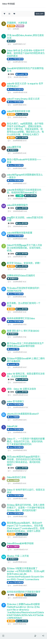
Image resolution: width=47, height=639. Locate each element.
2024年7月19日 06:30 (20, 562)
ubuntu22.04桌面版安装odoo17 (23, 413)
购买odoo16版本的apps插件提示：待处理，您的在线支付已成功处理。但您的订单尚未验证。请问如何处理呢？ (25, 460)
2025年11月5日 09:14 (19, 105)
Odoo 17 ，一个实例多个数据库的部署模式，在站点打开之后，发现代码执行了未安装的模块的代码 (26, 441)
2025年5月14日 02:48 (20, 226)
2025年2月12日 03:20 (20, 352)
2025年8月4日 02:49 (19, 153)
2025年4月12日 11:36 (19, 257)
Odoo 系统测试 (14, 480)
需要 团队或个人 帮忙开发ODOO (23, 331)
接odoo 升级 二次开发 (18, 556)
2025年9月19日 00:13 (19, 140)
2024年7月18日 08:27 (20, 585)
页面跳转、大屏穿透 (17, 22)
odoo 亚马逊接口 (15, 401)
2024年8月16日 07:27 (20, 471)
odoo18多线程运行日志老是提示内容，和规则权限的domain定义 (24, 191)
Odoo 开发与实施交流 (16, 59)
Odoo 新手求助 (22, 114)
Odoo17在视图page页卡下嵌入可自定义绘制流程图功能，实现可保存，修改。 (25, 248)
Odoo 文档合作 (14, 546)
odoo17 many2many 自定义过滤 (23, 98)
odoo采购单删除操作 (17, 205)
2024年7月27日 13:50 (20, 498)
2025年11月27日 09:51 (21, 77)
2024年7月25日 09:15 (20, 537)
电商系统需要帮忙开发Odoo (21, 318)
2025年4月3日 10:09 (19, 312)
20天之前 (16, 29)
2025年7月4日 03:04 (19, 168)
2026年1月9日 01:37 (19, 44)
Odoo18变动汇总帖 (16, 477)
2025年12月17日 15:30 (20, 62)
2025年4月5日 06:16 (19, 297)
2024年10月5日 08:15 (19, 420)
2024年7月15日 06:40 (20, 598)
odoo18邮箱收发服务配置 (19, 232)
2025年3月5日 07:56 (19, 337)
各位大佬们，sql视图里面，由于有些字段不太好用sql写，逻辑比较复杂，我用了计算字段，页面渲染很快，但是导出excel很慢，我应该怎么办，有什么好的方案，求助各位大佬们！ (25, 129)
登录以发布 (40, 14)
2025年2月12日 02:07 (20, 367)
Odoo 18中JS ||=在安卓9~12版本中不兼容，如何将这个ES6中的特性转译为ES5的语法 (26, 53)
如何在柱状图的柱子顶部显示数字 (23, 592)
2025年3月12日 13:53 (19, 324)
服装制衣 (21, 26)
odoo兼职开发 (14, 147)
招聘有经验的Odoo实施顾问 (21, 275)
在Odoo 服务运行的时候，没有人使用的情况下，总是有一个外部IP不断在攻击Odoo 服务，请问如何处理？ (26, 508)
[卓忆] (3, 478)
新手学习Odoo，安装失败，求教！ (24, 263)
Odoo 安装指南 (14, 417)
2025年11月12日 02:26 (20, 92)
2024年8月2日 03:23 (19, 483)
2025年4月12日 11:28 (19, 269)
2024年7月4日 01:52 (19, 624)
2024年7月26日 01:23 (20, 516)
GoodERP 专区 (22, 74)
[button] (3, 636)
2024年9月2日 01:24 (19, 432)
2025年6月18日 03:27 (19, 183)
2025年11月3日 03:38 (19, 117)
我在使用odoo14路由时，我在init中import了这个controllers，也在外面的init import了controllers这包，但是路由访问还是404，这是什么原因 (25, 527)
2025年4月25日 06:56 (20, 239)
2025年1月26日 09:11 (19, 382)
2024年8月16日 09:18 (20, 450)
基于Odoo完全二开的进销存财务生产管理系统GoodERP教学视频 (25, 344)
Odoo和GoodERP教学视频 (20, 543)
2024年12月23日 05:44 (20, 395)
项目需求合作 (13, 150)
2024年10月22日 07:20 (20, 407)
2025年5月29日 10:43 (20, 211)
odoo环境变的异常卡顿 (18, 111)
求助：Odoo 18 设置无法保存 (21, 389)
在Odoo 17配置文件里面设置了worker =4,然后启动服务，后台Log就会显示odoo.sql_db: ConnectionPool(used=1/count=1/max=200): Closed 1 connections (25, 574)
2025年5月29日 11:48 (19, 199)
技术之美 (12, 41)
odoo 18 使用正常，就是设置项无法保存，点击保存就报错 (26, 375)
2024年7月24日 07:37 (21, 549)
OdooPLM (12, 426)
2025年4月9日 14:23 (19, 282)
